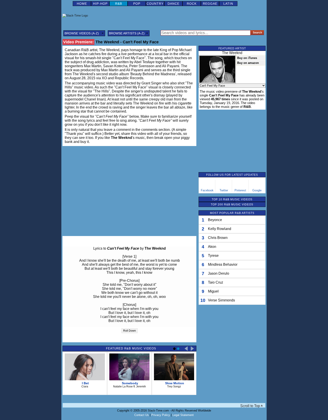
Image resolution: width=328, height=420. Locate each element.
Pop (136, 3)
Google (257, 190)
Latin (228, 3)
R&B (118, 3)
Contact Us (141, 415)
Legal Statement (183, 415)
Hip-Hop (100, 3)
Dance (173, 3)
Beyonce (215, 220)
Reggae (210, 3)
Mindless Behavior (222, 264)
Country (155, 3)
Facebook (207, 190)
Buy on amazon (248, 63)
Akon (212, 247)
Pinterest (240, 190)
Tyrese (213, 255)
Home (82, 3)
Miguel (213, 291)
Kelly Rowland (219, 229)
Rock (192, 3)
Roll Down (129, 330)
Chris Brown (218, 238)
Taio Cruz (215, 282)
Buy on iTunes (247, 58)
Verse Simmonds (221, 300)
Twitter (224, 190)
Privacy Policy (160, 415)
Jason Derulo (218, 273)
